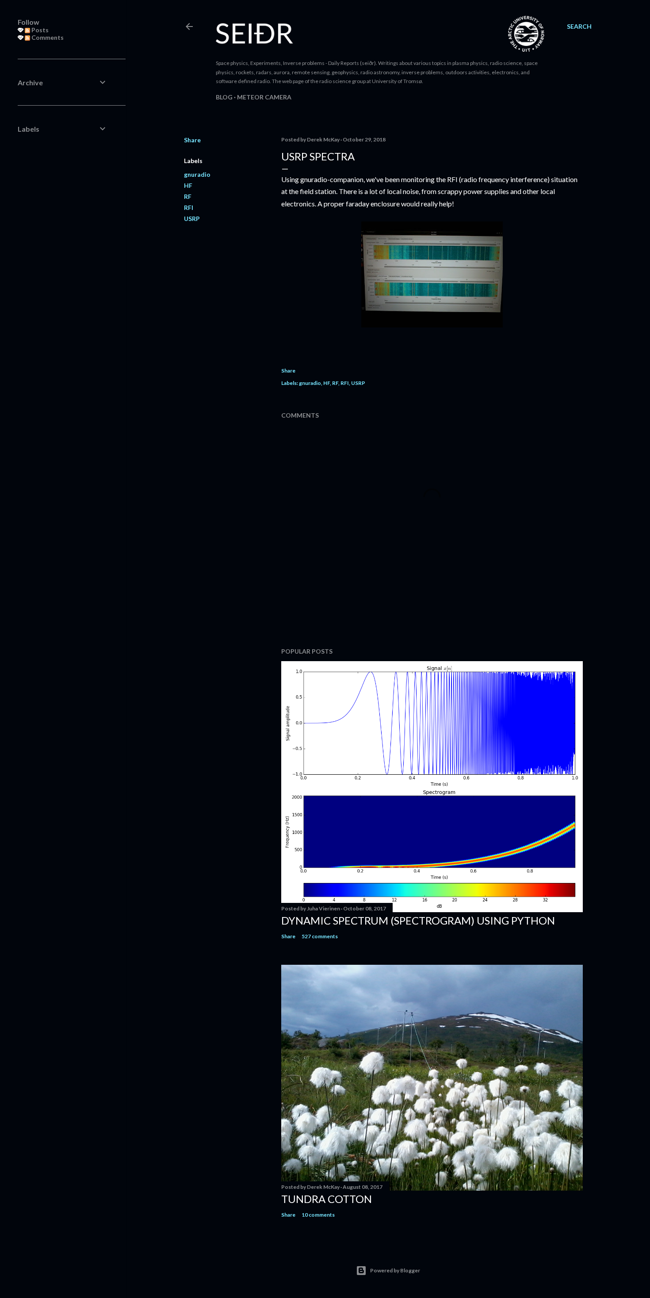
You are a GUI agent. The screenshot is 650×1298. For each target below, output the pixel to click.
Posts (39, 30)
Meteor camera (264, 97)
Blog (224, 97)
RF (187, 196)
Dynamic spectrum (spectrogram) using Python (418, 920)
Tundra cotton (326, 1198)
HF (188, 185)
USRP (192, 218)
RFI (188, 207)
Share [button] (192, 140)
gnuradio (197, 174)
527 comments (320, 936)
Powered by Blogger (395, 1270)
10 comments (318, 1214)
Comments (47, 37)
